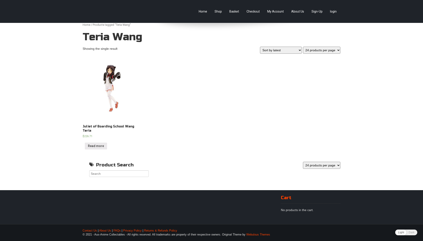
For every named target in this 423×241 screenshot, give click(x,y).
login (333, 11)
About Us (297, 11)
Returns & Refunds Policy (160, 230)
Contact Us (90, 230)
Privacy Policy (132, 230)
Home (203, 11)
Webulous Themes (258, 234)
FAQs (117, 230)
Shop (218, 11)
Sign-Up (317, 11)
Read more (96, 146)
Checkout (253, 11)
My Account (275, 11)
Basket (234, 11)
